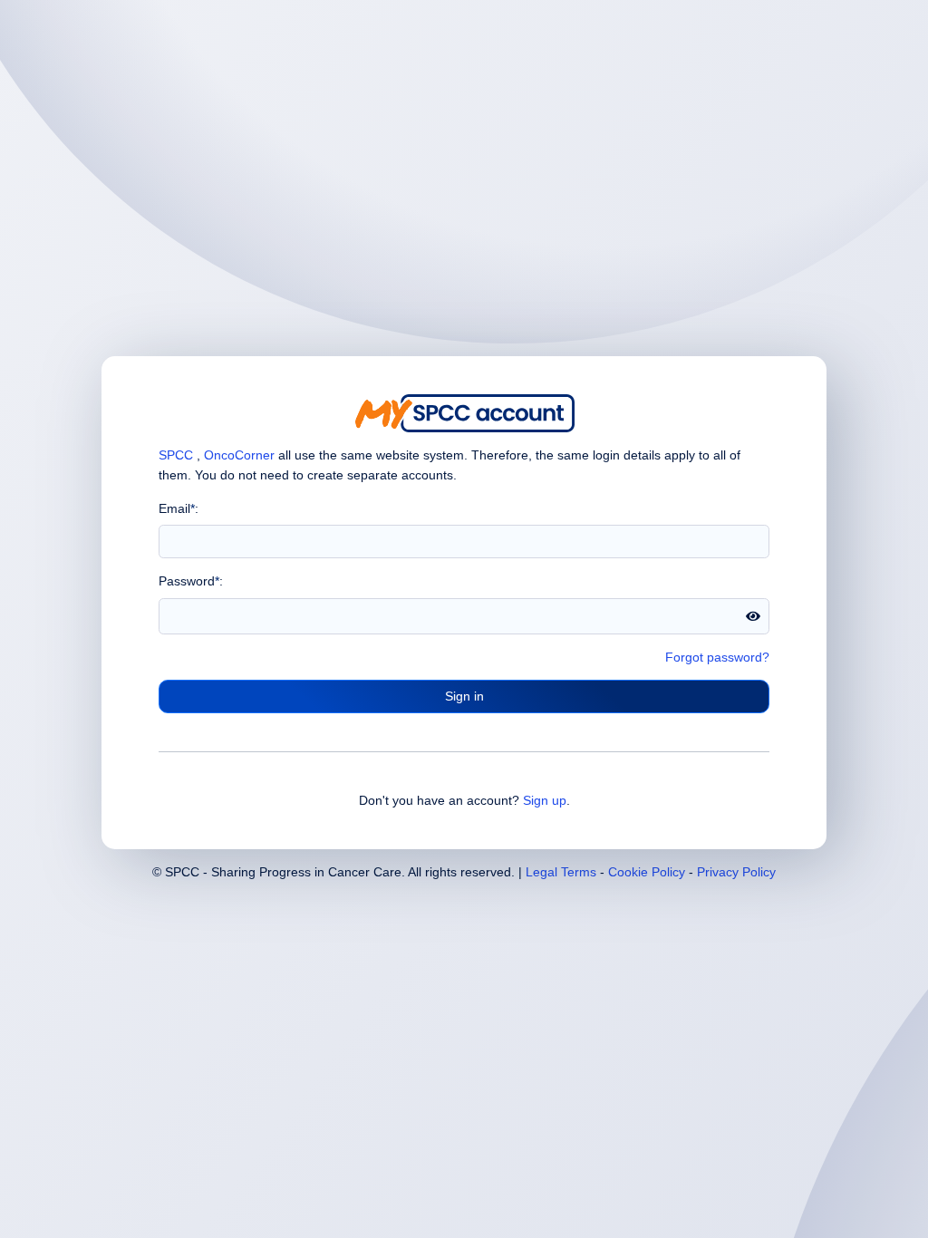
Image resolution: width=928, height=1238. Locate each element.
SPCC (176, 455)
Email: (178, 508)
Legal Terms (561, 872)
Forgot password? (717, 657)
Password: (191, 581)
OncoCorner (239, 455)
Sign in (464, 696)
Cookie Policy (646, 872)
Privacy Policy (736, 872)
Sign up (544, 800)
